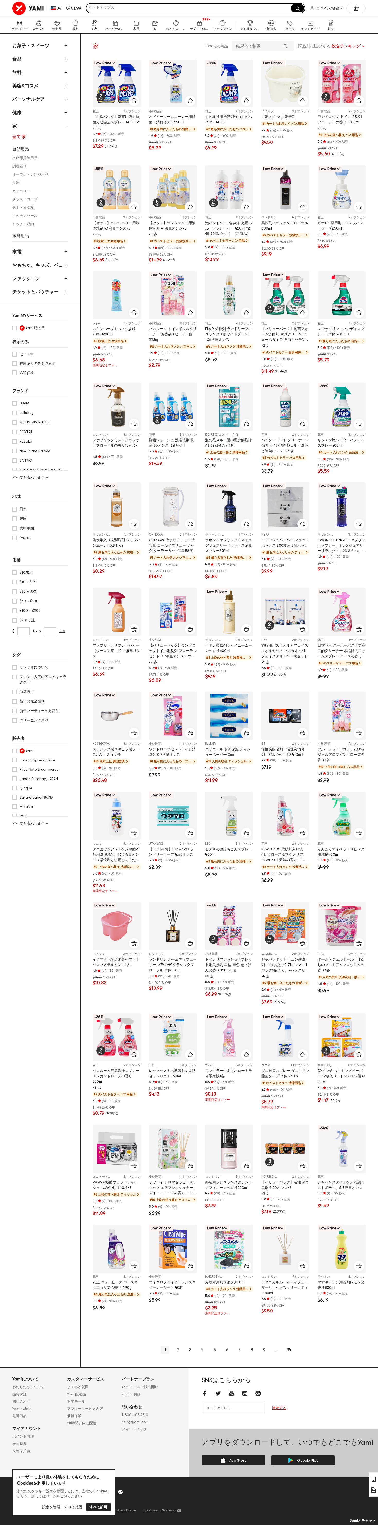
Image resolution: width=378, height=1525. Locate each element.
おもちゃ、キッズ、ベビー (37, 265)
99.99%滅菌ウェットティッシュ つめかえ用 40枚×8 (115, 1185)
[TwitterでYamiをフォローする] (218, 1394)
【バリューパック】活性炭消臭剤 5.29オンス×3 (284, 1185)
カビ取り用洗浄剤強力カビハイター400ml (228, 119)
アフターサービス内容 (85, 1409)
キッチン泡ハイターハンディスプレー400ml (341, 442)
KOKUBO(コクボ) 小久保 (222, 434)
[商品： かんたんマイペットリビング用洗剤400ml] (342, 816)
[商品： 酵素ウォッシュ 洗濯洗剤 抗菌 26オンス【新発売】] (173, 407)
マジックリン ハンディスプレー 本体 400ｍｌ (341, 331)
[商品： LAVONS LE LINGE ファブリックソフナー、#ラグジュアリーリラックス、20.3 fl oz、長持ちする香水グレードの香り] (342, 506)
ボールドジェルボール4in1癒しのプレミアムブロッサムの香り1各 (341, 964)
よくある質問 (78, 1387)
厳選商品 (19, 1416)
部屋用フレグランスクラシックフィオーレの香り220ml (228, 1185)
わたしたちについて (28, 1387)
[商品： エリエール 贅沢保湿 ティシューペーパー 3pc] (229, 716)
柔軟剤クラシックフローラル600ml (284, 225)
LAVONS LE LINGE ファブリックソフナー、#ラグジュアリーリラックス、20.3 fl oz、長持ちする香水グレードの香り (341, 546)
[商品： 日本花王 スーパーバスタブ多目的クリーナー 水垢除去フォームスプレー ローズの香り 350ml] (342, 612)
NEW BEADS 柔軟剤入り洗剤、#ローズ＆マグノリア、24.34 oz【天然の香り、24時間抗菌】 (284, 855)
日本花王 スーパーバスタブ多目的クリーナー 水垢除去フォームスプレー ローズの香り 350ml (341, 651)
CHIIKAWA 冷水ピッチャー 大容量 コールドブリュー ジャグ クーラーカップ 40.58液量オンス (172, 546)
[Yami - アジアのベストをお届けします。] (28, 8)
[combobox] (332, 46)
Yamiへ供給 (131, 1394)
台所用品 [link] (20, 149)
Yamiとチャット (363, 1520)
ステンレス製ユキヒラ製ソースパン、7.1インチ (116, 752)
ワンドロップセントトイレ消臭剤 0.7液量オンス (172, 752)
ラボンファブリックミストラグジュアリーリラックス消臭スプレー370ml (228, 545)
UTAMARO (156, 843)
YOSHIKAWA (101, 743)
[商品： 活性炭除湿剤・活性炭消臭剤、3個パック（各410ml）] (285, 716)
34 (289, 1350)
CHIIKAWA (156, 534)
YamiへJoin (21, 1409)
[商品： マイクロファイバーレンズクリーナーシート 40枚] (173, 1249)
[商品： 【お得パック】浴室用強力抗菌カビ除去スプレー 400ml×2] (117, 84)
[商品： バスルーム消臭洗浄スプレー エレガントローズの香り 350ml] (117, 1037)
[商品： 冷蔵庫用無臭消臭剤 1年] (229, 1249)
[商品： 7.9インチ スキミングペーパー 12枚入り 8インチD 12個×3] (342, 1037)
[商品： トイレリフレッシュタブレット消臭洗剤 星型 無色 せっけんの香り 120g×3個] (229, 926)
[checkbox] (40, 328)
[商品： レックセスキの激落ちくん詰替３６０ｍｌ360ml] (173, 1037)
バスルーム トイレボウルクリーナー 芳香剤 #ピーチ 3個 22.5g (173, 334)
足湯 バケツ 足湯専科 (278, 117)
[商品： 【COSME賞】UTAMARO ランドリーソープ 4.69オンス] (173, 816)
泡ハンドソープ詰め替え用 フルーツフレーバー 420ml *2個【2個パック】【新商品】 (229, 228)
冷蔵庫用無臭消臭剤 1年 (224, 1282)
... (276, 1350)
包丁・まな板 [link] (23, 207)
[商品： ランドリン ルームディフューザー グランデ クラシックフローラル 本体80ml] (173, 926)
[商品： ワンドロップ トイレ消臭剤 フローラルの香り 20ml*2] (342, 84)
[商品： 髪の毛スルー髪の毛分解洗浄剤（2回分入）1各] (229, 407)
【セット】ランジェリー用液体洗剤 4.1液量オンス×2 (116, 225)
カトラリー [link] (21, 191)
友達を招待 (21, 1451)
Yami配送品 (76, 1394)
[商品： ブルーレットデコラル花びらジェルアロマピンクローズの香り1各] (342, 716)
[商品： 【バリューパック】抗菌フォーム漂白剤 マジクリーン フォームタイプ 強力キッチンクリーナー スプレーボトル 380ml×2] (285, 295)
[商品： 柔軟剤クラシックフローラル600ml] (285, 189)
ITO (264, 640)
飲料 (17, 72)
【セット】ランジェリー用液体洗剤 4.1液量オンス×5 (172, 225)
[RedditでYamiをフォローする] (258, 1394)
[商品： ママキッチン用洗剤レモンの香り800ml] (342, 1249)
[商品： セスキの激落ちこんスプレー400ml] (229, 816)
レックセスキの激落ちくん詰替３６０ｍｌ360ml (172, 1073)
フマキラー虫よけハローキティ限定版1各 (228, 1073)
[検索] (297, 8)
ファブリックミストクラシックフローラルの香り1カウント (116, 445)
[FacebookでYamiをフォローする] (205, 1394)
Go (62, 631)
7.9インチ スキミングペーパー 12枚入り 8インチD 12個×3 (341, 1073)
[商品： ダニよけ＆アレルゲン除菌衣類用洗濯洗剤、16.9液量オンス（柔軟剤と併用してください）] (117, 816)
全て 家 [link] (19, 136)
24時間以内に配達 (81, 1423)
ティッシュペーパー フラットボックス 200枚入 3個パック (285, 542)
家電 (17, 251)
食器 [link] (16, 183)
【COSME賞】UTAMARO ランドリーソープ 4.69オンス (171, 852)
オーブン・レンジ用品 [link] (30, 174)
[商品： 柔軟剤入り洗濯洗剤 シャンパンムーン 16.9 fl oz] (117, 506)
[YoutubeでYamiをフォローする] (231, 1394)
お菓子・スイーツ (30, 45)
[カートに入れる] (134, 100)
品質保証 (19, 1394)
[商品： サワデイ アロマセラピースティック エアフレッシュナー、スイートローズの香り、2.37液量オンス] (173, 1149)
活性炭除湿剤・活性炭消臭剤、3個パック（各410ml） (283, 752)
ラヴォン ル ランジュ (107, 534)
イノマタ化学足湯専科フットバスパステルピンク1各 (116, 962)
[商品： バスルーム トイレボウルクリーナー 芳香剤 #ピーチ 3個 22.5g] (173, 295)
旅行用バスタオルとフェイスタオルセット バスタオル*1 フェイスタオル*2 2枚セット (284, 650)
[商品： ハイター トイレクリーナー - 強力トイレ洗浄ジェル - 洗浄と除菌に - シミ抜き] (285, 407)
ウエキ (97, 843)
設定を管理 (51, 1507)
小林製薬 (155, 111)
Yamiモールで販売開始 (140, 1387)
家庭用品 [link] (20, 235)
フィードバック (134, 1429)
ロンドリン (269, 217)
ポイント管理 (23, 1436)
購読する (279, 1408)
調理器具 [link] (19, 166)
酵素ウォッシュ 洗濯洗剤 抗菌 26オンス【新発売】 (171, 442)
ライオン (324, 1276)
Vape (96, 323)
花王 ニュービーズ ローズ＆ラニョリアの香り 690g (115, 1285)
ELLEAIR (210, 743)
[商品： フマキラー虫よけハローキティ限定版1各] (229, 1037)
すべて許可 (98, 1507)
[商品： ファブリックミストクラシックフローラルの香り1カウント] (117, 407)
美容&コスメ (25, 85)
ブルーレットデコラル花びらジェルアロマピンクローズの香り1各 (341, 754)
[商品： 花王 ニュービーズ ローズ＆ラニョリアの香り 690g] (117, 1249)
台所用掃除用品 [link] (25, 158)
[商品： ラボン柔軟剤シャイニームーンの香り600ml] (229, 612)
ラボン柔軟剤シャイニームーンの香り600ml (228, 648)
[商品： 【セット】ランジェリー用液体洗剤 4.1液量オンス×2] (117, 189)
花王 (96, 111)
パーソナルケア (28, 99)
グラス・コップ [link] (25, 199)
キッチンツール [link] (25, 216)
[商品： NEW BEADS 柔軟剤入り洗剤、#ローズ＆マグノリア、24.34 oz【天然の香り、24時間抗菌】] (285, 816)
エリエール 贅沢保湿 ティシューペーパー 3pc (227, 752)
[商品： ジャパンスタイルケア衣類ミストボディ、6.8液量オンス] (342, 1149)
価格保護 (74, 1416)
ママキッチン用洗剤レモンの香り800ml (341, 1285)
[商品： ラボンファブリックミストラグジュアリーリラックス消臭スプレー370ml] (229, 506)
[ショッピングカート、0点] (356, 8)
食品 (17, 59)
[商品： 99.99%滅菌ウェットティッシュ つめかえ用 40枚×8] (117, 1149)
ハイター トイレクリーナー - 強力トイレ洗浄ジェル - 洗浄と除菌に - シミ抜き (284, 445)
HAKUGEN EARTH (217, 1276)
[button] (74, 8)
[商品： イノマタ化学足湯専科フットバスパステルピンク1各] (117, 926)
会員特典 (19, 1444)
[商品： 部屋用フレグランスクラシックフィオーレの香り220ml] (229, 1149)
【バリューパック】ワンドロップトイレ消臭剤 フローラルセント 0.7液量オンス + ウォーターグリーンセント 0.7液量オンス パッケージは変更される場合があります (173, 651)
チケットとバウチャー (35, 291)
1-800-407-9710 (135, 1415)
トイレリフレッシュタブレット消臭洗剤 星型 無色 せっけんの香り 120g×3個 (228, 964)
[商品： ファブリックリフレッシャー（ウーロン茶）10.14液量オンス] (117, 612)
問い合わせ (21, 1401)
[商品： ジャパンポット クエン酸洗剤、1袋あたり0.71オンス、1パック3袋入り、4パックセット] (285, 926)
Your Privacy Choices (157, 1510)
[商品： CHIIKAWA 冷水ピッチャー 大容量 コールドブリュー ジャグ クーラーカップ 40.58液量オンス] (173, 506)
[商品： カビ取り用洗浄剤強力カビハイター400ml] (229, 84)
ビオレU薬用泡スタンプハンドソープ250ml (340, 225)
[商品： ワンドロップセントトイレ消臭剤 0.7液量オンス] (173, 716)
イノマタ (267, 111)
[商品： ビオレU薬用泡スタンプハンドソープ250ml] (342, 189)
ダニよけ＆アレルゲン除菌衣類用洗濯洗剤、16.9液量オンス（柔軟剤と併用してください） (116, 855)
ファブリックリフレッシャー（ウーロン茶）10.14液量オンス (116, 650)
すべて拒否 (73, 1507)
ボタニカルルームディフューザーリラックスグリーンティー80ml (284, 1287)
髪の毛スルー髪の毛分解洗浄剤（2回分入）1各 (228, 442)
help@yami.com (135, 1422)
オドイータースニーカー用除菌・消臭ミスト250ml (172, 119)
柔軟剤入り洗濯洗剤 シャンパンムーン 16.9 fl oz (116, 542)
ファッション (26, 278)
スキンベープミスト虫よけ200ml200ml (114, 331)
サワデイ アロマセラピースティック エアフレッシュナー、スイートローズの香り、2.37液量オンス (173, 1188)
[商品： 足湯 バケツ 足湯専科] (285, 84)
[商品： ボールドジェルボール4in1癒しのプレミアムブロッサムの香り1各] (342, 926)
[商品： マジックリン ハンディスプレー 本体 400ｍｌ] (342, 295)
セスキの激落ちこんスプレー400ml (228, 852)
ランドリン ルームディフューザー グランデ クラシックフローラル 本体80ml (173, 964)
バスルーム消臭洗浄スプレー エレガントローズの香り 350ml (116, 1076)
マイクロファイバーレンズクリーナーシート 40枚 (172, 1285)
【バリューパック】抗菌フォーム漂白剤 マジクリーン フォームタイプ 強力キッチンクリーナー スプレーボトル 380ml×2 (285, 334)
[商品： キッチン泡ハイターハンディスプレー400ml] (342, 407)
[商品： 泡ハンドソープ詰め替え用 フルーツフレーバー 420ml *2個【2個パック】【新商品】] (229, 189)
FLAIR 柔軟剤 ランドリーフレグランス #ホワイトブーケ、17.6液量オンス (228, 334)
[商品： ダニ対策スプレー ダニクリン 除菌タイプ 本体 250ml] (285, 1037)
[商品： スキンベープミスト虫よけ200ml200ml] (117, 295)
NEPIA (265, 534)
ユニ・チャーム (103, 1177)
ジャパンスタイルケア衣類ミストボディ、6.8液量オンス (341, 1185)
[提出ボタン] (285, 46)
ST (263, 743)
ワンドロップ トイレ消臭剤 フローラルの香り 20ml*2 (340, 119)
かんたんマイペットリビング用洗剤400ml (341, 852)
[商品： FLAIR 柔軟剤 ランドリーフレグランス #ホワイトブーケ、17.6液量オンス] (229, 295)
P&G (321, 954)
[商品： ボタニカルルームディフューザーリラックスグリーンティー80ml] (285, 1249)
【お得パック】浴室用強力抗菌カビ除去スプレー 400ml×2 (116, 119)
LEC (208, 843)
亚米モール (76, 1401)
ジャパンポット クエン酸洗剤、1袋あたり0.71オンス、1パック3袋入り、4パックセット (285, 965)
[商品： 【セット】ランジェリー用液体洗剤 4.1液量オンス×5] (173, 189)
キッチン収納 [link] (23, 224)
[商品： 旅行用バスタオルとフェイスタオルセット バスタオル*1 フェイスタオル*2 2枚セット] (285, 612)
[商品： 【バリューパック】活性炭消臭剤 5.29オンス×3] (285, 1149)
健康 (17, 112)
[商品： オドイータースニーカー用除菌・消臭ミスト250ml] (173, 84)
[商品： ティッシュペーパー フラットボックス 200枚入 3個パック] (285, 506)
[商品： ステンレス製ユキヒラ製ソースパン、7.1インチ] (117, 716)
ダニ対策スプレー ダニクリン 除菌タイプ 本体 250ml (285, 1073)
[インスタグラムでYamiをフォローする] (245, 1394)
